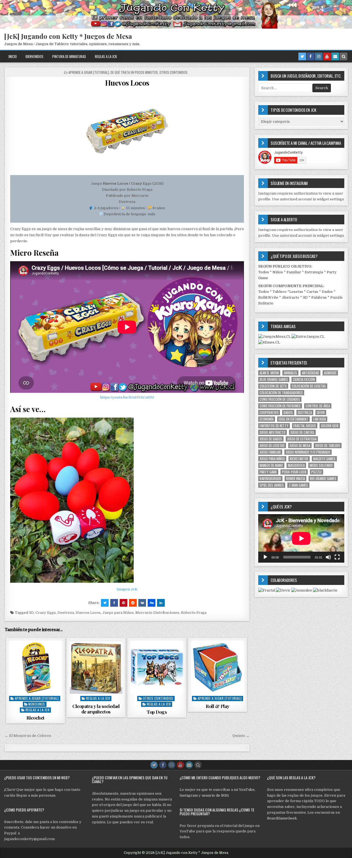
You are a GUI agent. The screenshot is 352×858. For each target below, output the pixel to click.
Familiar (294, 272)
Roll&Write (268, 297)
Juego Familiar (270, 452)
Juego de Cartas (302, 432)
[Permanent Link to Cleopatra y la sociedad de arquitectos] (96, 667)
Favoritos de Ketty (274, 425)
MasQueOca (296, 465)
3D (31, 613)
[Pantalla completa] (337, 557)
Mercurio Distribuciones (157, 613)
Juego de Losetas (272, 445)
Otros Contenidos (174, 72)
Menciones (36, 704)
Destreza (65, 613)
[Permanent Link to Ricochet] (35, 667)
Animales (290, 372)
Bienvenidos (34, 56)
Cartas (312, 292)
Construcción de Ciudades (280, 399)
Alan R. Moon (269, 372)
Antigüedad (310, 372)
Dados (327, 292)
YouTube (247, 790)
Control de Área (318, 405)
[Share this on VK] (142, 603)
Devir (321, 412)
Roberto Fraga (194, 613)
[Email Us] (335, 56)
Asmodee (330, 372)
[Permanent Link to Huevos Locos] (127, 131)
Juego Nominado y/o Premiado (308, 452)
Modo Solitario (321, 465)
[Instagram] (319, 56)
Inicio (13, 56)
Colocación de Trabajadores (281, 392)
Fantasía (319, 419)
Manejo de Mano (271, 465)
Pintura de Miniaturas (69, 56)
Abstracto (290, 297)
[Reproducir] (265, 557)
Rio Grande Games (323, 478)
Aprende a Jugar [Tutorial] (88, 72)
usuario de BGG (215, 795)
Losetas (296, 292)
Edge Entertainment (293, 419)
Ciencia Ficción (304, 379)
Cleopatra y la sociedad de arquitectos (96, 709)
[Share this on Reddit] (133, 603)
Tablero (280, 292)
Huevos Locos (127, 83)
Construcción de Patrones (280, 405)
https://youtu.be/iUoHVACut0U (127, 397)
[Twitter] (302, 56)
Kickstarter (299, 458)
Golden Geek (330, 425)
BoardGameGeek (282, 818)
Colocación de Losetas (309, 386)
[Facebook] (310, 56)
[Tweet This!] (105, 603)
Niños (278, 272)
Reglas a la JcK (106, 56)
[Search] (343, 56)
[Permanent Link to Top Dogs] (156, 667)
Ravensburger (270, 478)
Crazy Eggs (45, 613)
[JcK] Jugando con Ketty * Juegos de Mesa (68, 36)
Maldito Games (324, 458)
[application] (301, 538)
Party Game (268, 472)
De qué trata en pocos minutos (134, 72)
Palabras (319, 297)
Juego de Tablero (327, 445)
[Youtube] (327, 56)
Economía (267, 419)
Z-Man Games (298, 485)
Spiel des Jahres (272, 485)
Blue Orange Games (274, 379)
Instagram (189, 795)
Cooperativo (269, 412)
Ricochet (35, 718)
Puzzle (316, 472)
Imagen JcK (127, 589)
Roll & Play (217, 706)
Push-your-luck (294, 472)
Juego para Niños (118, 613)
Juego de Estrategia (302, 439)
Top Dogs (157, 712)
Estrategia (314, 272)
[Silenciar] (328, 557)
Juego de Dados (271, 439)
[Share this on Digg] (151, 603)
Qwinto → (240, 736)
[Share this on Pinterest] (123, 603)
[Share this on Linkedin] (161, 603)
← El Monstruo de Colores (28, 736)
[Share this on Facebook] (114, 603)
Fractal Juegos (304, 425)
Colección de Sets (273, 386)
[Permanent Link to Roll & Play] (217, 667)
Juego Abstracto (272, 432)
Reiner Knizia (295, 478)
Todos (263, 272)
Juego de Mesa (300, 445)
